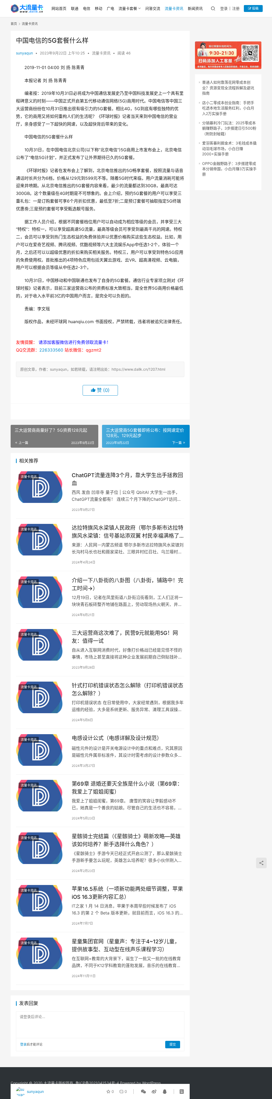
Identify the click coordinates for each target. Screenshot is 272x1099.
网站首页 (59, 8)
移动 (98, 8)
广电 (110, 8)
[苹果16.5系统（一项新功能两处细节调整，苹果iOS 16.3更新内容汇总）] (41, 901)
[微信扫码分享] (143, 1091)
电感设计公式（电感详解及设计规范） (117, 738)
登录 (224, 8)
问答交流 (152, 8)
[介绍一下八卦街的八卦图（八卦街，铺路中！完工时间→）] (41, 592)
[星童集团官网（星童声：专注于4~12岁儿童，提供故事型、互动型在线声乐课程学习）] (41, 953)
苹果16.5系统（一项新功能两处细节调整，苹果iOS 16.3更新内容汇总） (127, 893)
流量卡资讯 (174, 8)
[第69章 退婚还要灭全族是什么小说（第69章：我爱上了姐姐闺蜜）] (41, 795)
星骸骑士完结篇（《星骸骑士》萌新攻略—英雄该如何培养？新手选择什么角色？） (126, 840)
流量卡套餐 (127, 8)
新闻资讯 (195, 8)
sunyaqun (24, 53)
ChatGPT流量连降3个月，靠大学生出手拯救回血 (127, 479)
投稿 (254, 8)
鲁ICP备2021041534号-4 (97, 1083)
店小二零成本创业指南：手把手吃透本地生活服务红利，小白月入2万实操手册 (228, 108)
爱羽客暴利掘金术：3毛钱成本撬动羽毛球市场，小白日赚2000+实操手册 (229, 148)
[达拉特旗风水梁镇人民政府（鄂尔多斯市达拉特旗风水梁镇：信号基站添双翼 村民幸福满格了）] (41, 539)
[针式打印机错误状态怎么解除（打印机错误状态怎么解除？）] (41, 697)
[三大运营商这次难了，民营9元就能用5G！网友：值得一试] (41, 645)
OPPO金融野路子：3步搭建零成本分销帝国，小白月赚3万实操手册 (229, 169)
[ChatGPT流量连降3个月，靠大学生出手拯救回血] (41, 487)
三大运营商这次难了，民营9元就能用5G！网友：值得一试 (125, 637)
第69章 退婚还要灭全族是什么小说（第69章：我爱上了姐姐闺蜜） (127, 788)
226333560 (51, 350)
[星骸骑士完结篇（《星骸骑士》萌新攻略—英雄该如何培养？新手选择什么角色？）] (41, 848)
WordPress (151, 1083)
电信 (86, 8)
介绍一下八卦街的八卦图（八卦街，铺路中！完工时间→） (127, 584)
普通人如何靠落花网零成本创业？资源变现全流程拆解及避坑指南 (228, 87)
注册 (236, 8)
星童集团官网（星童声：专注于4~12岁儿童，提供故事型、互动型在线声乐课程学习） (126, 945)
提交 (172, 1044)
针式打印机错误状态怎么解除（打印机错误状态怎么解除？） (127, 689)
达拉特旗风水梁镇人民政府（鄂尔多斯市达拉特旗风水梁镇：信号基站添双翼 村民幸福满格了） (128, 532)
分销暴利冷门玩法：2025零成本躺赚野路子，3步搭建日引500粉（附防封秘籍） (229, 128)
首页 (14, 24)
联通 (74, 8)
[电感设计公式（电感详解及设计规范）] (41, 750)
